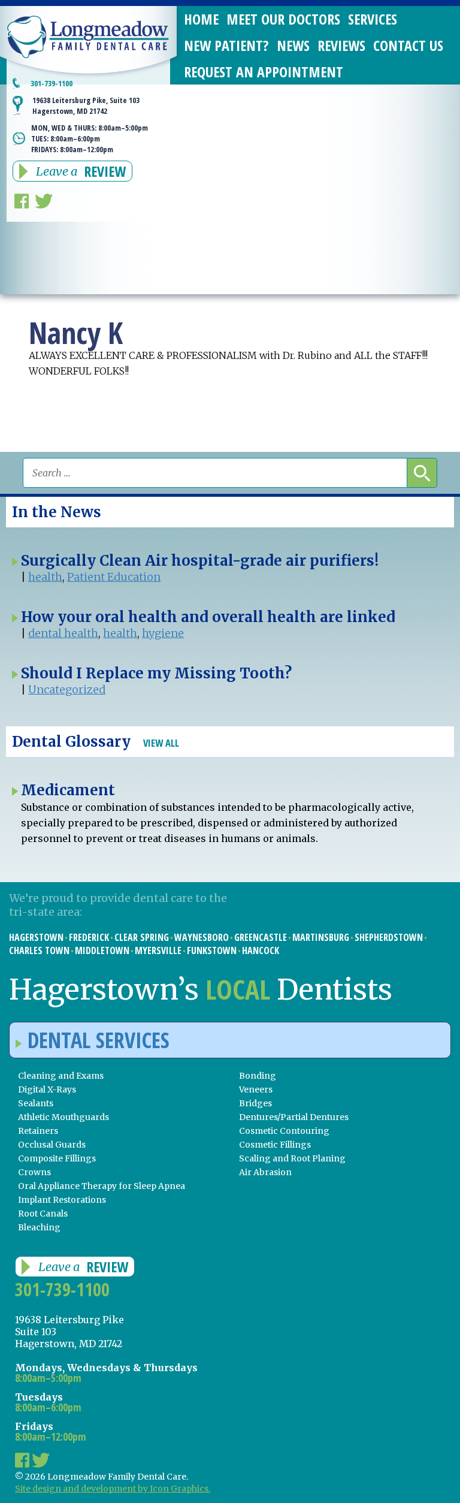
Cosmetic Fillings (275, 1144)
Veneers (256, 1089)
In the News (56, 512)
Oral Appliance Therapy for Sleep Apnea (101, 1186)
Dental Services (99, 1040)
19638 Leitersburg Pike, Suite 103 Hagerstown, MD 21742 (86, 105)
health (45, 577)
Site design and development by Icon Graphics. (112, 1488)
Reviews (341, 45)
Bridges (255, 1103)
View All (161, 743)
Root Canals (43, 1213)
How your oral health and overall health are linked (208, 617)
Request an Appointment (263, 72)
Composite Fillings (57, 1158)
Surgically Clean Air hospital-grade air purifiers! (200, 560)
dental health (63, 633)
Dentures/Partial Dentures (294, 1117)
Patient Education (114, 577)
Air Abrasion (265, 1172)
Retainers (38, 1130)
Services (372, 19)
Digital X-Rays (47, 1089)
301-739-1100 (51, 83)
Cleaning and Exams (61, 1075)
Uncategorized (66, 689)
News (293, 45)
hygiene (163, 633)
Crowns (34, 1172)
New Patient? (226, 45)
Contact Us (408, 45)
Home (201, 19)
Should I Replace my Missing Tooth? (156, 673)
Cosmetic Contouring (284, 1130)
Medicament (68, 790)
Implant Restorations (62, 1199)
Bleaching (39, 1227)
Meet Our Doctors (283, 19)
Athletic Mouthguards (63, 1117)
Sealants (35, 1103)
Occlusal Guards (52, 1144)
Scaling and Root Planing (292, 1158)
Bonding (257, 1075)
